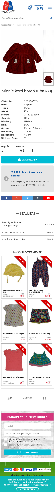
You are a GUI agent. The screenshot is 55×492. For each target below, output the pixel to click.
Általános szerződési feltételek (27, 475)
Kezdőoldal (6, 25)
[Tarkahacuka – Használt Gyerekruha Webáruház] (8, 7)
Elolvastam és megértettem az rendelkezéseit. (27, 440)
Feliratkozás (30, 452)
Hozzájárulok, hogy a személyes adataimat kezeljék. (25, 446)
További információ (40, 485)
